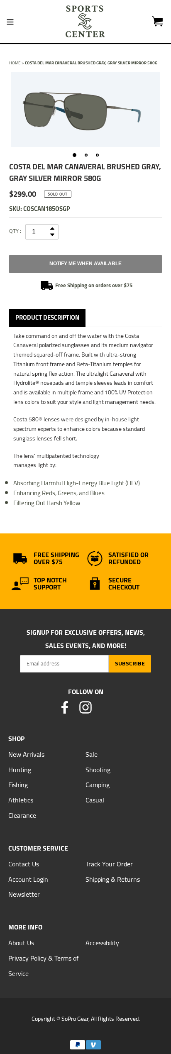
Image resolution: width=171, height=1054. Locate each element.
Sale (92, 754)
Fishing (18, 784)
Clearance (22, 815)
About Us (21, 943)
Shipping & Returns (113, 879)
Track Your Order (109, 864)
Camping (98, 784)
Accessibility (102, 943)
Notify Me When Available (85, 264)
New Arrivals (26, 754)
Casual (95, 800)
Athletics (20, 800)
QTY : (15, 231)
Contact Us (23, 864)
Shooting (98, 769)
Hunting (19, 769)
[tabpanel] (85, 109)
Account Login (28, 879)
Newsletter (24, 894)
